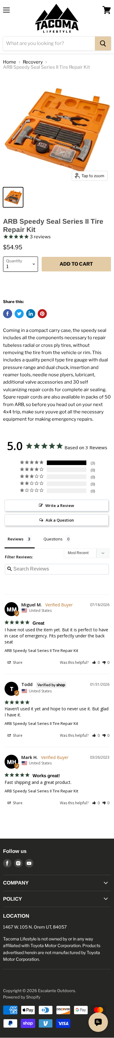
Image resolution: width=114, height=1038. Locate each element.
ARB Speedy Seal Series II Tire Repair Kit (41, 650)
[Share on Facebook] (7, 313)
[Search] (103, 43)
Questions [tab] (53, 539)
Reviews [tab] (15, 539)
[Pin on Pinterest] (42, 313)
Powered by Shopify (21, 997)
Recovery (33, 62)
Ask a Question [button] (60, 520)
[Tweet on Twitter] (19, 313)
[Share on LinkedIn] (30, 313)
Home (9, 62)
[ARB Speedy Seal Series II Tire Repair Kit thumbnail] (13, 197)
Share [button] (17, 662)
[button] (95, 662)
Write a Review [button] (59, 505)
